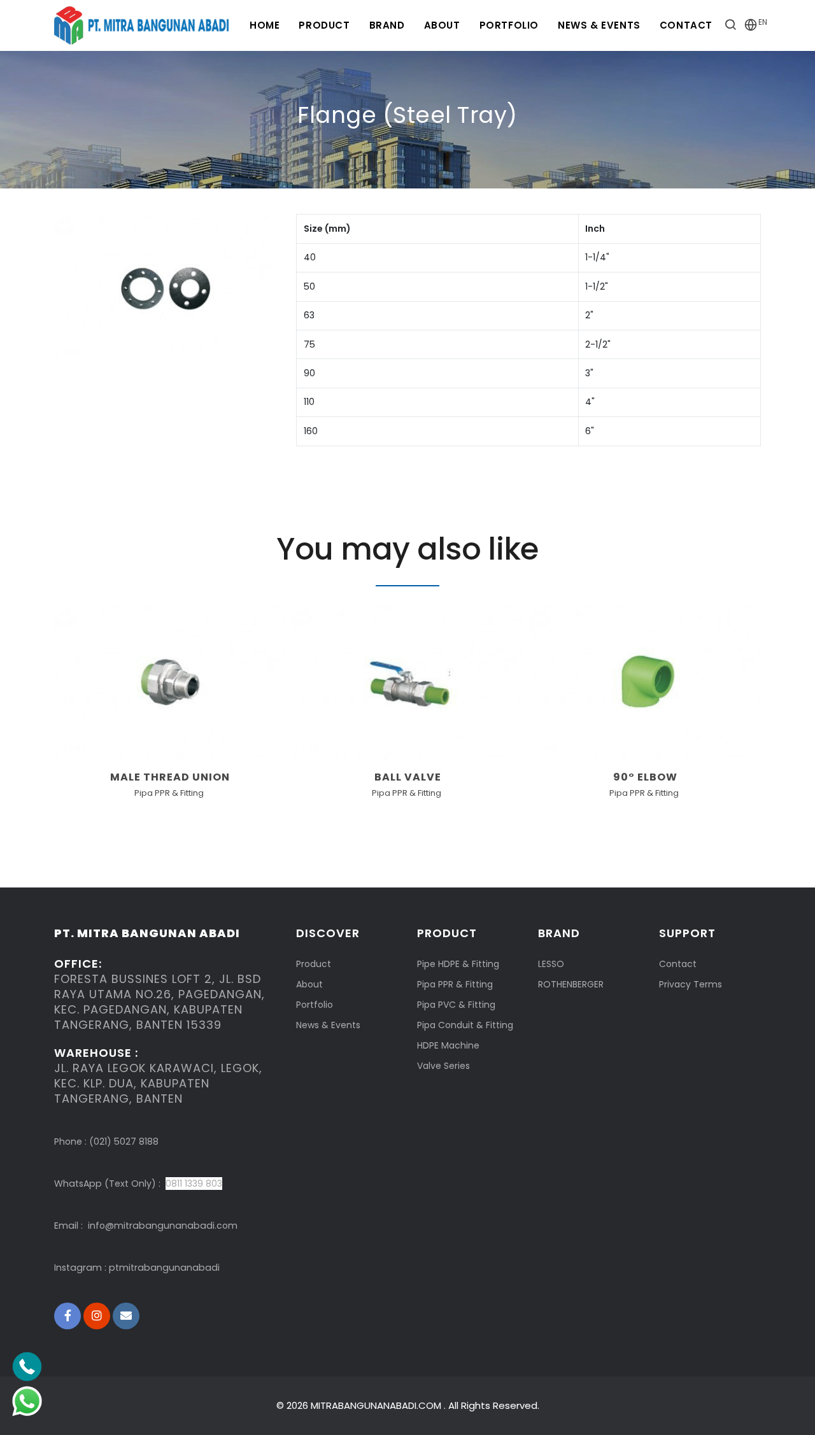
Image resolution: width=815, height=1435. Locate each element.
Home (265, 25)
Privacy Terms (690, 984)
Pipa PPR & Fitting (455, 984)
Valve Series (443, 1065)
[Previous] (67, 706)
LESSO (551, 964)
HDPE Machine (448, 1045)
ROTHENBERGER (571, 984)
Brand (387, 25)
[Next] (748, 706)
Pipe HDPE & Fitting (458, 964)
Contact (686, 25)
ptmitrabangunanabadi (164, 1267)
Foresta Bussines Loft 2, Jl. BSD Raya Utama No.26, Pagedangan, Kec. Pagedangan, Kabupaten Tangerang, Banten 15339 (159, 1002)
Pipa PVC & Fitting (456, 1004)
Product (324, 25)
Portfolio (509, 25)
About (442, 25)
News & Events (599, 25)
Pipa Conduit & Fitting (465, 1025)
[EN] (750, 27)
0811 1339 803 (194, 1183)
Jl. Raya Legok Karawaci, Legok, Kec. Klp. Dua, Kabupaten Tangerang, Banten (158, 1083)
